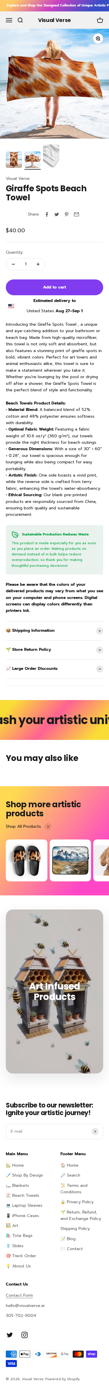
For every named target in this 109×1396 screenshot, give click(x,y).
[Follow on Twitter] (10, 1335)
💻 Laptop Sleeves (24, 1205)
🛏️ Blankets (17, 1185)
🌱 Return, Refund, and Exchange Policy (80, 1215)
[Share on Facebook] (47, 214)
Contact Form (19, 1295)
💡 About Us (18, 1266)
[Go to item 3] (51, 157)
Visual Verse (18, 178)
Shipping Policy (75, 1229)
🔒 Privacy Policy (77, 1202)
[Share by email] (76, 214)
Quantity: (15, 252)
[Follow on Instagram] (24, 1335)
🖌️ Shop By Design (24, 1175)
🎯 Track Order (21, 1256)
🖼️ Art (12, 1226)
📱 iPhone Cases (22, 1216)
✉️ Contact (71, 1249)
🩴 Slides (15, 1246)
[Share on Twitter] (57, 214)
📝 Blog (68, 1239)
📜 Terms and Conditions (73, 1188)
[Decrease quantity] (13, 264)
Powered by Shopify (62, 1379)
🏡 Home (15, 1165)
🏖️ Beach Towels (22, 1195)
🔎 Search (70, 1175)
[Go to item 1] (14, 160)
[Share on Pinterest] (67, 214)
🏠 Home (69, 1165)
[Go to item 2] (32, 160)
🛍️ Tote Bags (19, 1236)
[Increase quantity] (38, 264)
